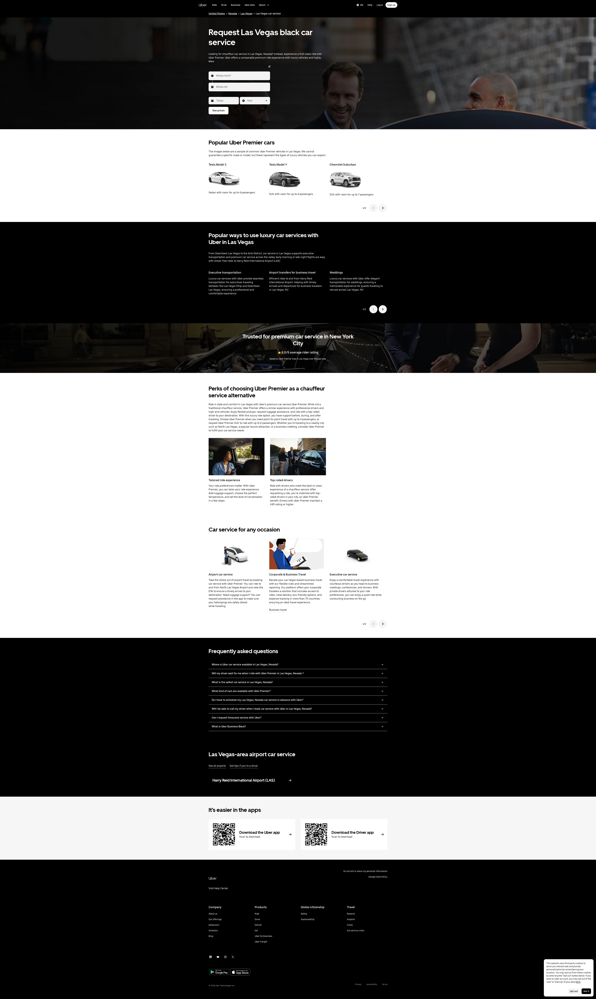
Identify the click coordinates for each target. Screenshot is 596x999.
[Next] (383, 208)
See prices (218, 110)
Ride (214, 5)
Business (235, 5)
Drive (224, 5)
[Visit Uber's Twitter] (233, 957)
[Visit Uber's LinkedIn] (210, 957)
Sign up (391, 5)
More (211, 61)
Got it (586, 991)
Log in (380, 5)
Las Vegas (246, 13)
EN (361, 5)
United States (217, 13)
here (578, 982)
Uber (203, 5)
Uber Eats (250, 5)
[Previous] (373, 208)
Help (370, 5)
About (262, 5)
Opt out (574, 991)
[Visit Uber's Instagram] (225, 957)
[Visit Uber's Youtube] (218, 957)
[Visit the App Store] (240, 972)
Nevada (232, 13)
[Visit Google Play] (219, 972)
